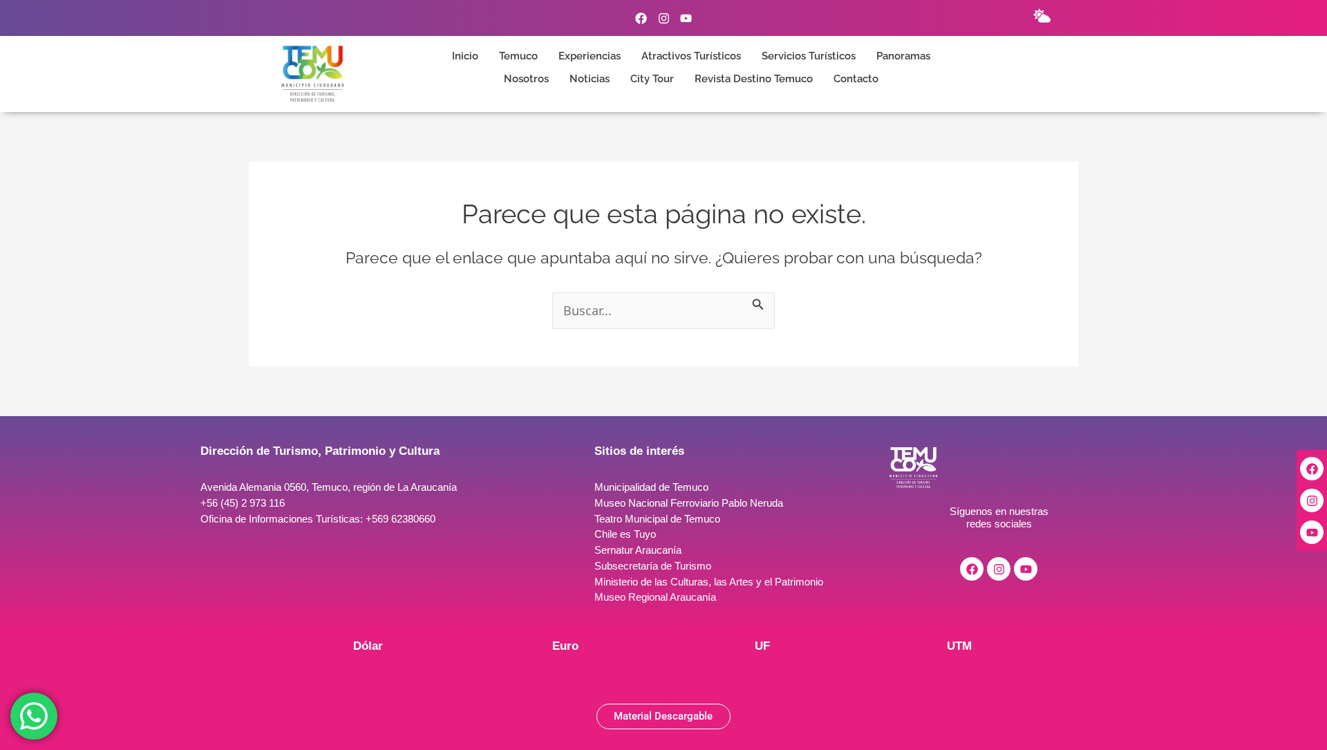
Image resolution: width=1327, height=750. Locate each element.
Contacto (856, 79)
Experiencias (589, 56)
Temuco (518, 56)
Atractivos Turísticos (691, 56)
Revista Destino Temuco (754, 79)
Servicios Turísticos (809, 56)
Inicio (465, 56)
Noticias (590, 79)
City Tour (652, 79)
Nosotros (526, 79)
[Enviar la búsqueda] (758, 301)
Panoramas (903, 56)
